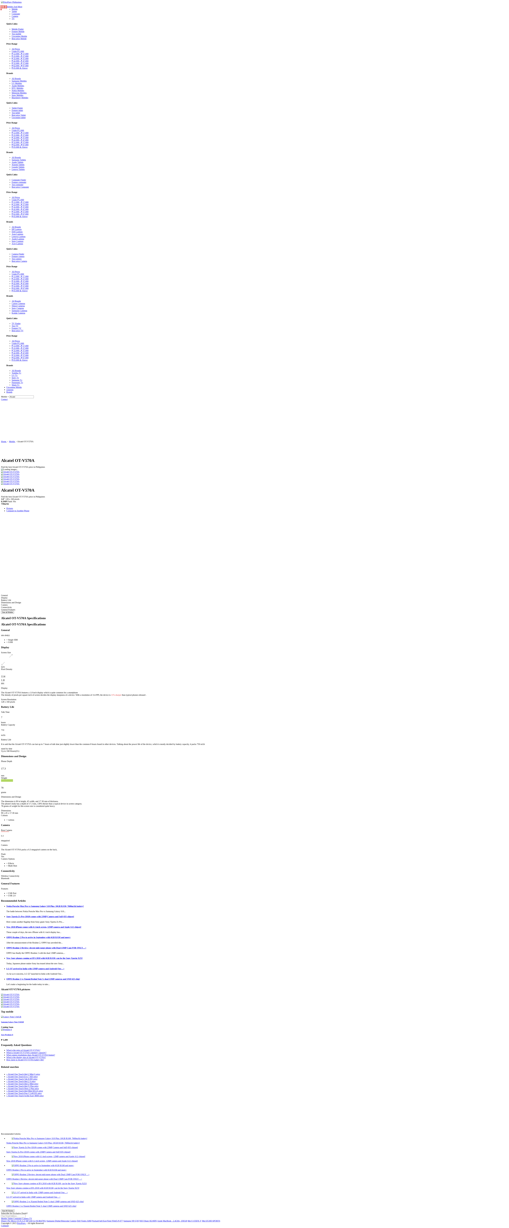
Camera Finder (18, 254)
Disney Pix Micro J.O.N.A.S (13, 1221)
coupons (9, 390)
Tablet (14, 11)
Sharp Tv (15, 385)
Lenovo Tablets (18, 169)
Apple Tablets (17, 162)
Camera (15, 16)
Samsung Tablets (19, 160)
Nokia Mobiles (18, 90)
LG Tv (14, 375)
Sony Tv (15, 378)
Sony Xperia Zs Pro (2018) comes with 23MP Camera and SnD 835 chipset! (40, 916)
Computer (16, 14)
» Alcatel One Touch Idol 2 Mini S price (23, 1074)
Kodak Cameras (18, 313)
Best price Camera (19, 261)
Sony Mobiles (17, 95)
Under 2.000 (18, 51)
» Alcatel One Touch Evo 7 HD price (22, 1076)
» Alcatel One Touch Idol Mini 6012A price (24, 1091)
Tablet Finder (17, 108)
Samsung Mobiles (19, 81)
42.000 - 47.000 (20, 61)
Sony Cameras (18, 308)
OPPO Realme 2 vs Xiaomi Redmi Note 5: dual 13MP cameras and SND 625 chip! (43, 979)
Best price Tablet (19, 115)
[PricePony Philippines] (11, 2)
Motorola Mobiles (19, 93)
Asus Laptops (17, 234)
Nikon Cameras (18, 306)
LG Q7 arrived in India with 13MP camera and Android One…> (35, 969)
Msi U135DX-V (194, 1221)
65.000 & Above (20, 68)
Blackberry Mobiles (20, 98)
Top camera (16, 259)
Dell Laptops (17, 232)
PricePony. (21, 1223)
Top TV (15, 326)
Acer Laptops (17, 244)
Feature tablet (17, 110)
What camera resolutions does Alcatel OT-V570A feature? (30, 1055)
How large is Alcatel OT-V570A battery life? (25, 1060)
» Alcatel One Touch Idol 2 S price (21, 1081)
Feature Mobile (18, 31)
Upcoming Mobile (19, 36)
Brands (9, 392)
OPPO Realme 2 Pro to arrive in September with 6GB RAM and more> (38, 937)
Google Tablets (18, 167)
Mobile (15, 9)
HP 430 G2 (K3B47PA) (36, 1221)
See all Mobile (7, 612)
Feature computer (19, 182)
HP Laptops (17, 229)
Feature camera (18, 256)
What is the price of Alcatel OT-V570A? (23, 1050)
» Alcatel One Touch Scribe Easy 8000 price (25, 1096)
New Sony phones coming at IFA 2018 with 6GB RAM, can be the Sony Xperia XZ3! (44, 958)
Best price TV (17, 331)
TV (13, 19)
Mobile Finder (18, 29)
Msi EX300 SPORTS (211, 1221)
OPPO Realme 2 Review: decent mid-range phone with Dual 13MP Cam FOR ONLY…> (46, 948)
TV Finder (16, 323)
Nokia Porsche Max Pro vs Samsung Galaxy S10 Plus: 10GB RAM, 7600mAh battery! (45, 906)
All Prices (16, 49)
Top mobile (16, 34)
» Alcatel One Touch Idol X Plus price (22, 1086)
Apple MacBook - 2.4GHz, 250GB (172, 1221)
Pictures (9, 508)
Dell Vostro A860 (84, 1221)
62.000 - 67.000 (20, 66)
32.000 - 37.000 (20, 58)
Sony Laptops (17, 241)
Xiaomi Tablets (18, 165)
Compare (5, 1226)
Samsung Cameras (19, 311)
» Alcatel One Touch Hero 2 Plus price (22, 1088)
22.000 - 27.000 (20, 56)
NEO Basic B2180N (148, 1221)
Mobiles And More (14, 7)
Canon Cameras (18, 303)
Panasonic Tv (17, 382)
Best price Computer (20, 187)
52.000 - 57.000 (20, 63)
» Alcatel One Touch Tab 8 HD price (21, 1079)
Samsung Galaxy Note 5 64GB (12, 1022)
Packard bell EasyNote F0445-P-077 (107, 1221)
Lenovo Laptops (18, 236)
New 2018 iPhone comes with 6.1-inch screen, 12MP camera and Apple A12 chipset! (43, 927)
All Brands (16, 78)
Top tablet (16, 113)
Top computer (17, 185)
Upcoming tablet (19, 117)
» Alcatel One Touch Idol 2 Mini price (22, 1084)
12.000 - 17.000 (20, 54)
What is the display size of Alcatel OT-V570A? (26, 1057)
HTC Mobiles (17, 88)
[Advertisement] (254, 420)
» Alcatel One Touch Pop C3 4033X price (24, 1093)
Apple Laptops (18, 239)
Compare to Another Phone (17, 511)
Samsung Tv (17, 380)
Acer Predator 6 (7, 1035)
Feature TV (16, 328)
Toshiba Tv (16, 373)
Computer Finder (19, 180)
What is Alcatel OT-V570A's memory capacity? (26, 1052)
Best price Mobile (19, 39)
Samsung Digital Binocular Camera (61, 1221)
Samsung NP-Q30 (131, 1221)
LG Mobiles (17, 83)
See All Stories (8, 1211)
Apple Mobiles (18, 86)
